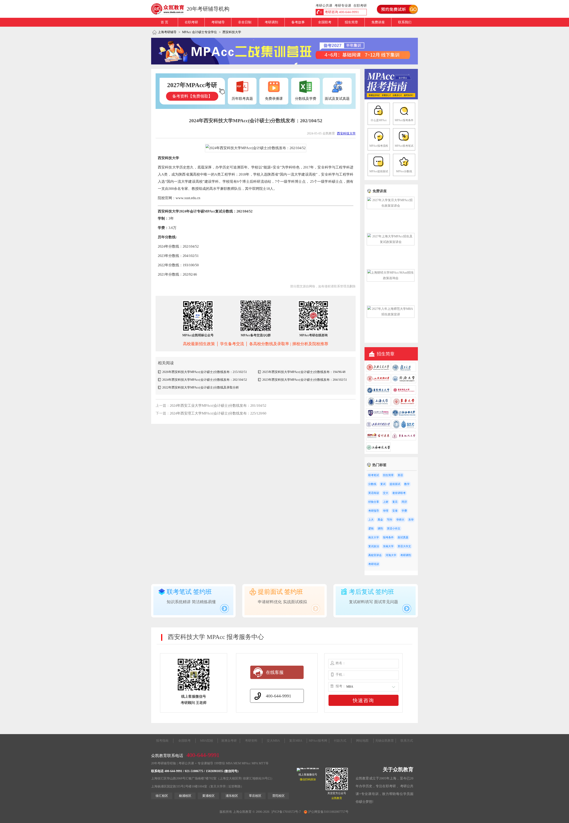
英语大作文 (404, 546)
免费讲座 (378, 22)
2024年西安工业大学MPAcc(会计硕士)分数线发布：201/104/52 (218, 405)
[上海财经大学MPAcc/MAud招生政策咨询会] (391, 278)
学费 (404, 510)
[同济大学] (404, 382)
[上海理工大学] (378, 416)
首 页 (164, 22)
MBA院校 (206, 740)
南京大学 (373, 537)
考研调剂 (271, 22)
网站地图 (362, 740)
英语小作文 (393, 528)
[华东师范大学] (404, 393)
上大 (371, 519)
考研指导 (373, 510)
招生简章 (351, 22)
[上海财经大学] (378, 382)
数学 (407, 484)
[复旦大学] (404, 370)
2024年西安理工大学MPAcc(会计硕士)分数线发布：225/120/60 (218, 413)
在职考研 (191, 22)
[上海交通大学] (378, 370)
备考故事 (298, 22)
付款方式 (340, 740)
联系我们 (404, 22)
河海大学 (391, 555)
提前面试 (395, 484)
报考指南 (162, 740)
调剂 (380, 528)
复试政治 (373, 546)
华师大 (400, 519)
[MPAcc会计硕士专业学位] (391, 98)
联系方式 (407, 740)
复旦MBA (295, 740)
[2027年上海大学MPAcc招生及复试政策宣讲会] (391, 242)
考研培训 (373, 564)
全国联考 (324, 22)
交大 (385, 493)
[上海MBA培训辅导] (169, 8)
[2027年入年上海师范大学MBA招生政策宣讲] (391, 314)
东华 (411, 519)
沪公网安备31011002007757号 (328, 811)
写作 (389, 519)
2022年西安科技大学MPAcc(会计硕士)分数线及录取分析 (200, 387)
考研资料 (251, 740)
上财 (385, 501)
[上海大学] (378, 405)
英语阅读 (373, 493)
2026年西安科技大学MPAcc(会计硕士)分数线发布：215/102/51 (204, 372)
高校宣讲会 (375, 555)
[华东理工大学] (378, 393)
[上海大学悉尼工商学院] (404, 427)
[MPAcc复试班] (284, 51)
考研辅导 (218, 22)
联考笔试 (373, 475)
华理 (385, 510)
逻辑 (371, 528)
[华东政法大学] (404, 439)
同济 (404, 501)
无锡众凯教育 (384, 740)
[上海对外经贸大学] (378, 427)
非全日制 (244, 22)
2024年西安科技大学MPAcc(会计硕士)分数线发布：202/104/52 (204, 379)
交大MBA (273, 740)
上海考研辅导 (167, 32)
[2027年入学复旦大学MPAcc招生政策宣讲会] (391, 205)
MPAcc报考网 (318, 740)
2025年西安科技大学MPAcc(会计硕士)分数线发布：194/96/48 (303, 372)
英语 (400, 475)
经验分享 (373, 501)
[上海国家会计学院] (378, 439)
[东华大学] (404, 405)
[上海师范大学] (378, 450)
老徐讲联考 (399, 493)
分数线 (372, 484)
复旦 (395, 501)
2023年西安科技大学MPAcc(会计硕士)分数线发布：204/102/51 (304, 379)
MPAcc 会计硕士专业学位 (199, 32)
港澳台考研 (229, 740)
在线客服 (275, 672)
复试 (383, 484)
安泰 (395, 510)
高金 (380, 519)
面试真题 (403, 537)
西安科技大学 (231, 32)
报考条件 (388, 537)
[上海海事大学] (404, 416)
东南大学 (388, 546)
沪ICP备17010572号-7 (286, 811)
